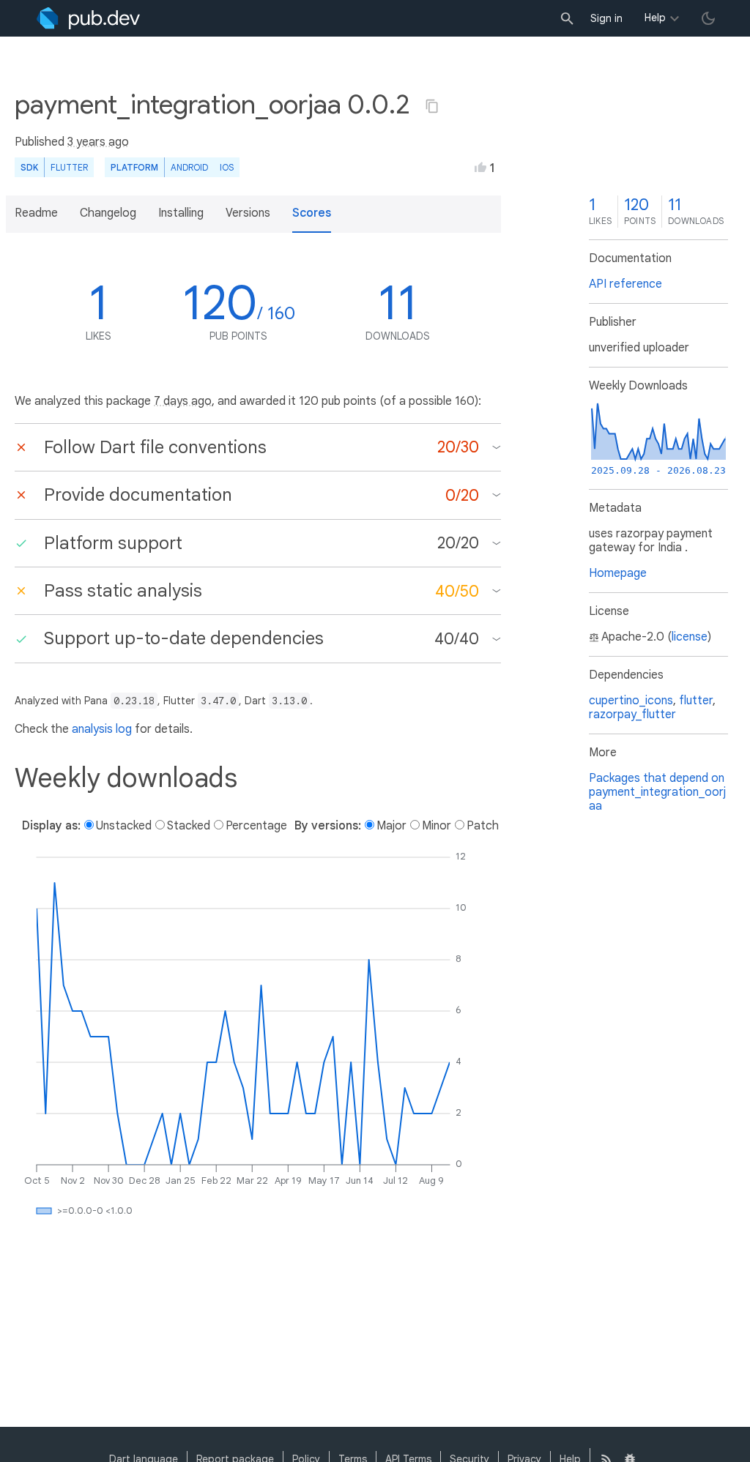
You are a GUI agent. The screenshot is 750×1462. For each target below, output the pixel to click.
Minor (436, 825)
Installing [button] (181, 213)
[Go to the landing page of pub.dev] (88, 18)
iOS (227, 167)
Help (655, 17)
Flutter (69, 167)
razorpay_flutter (632, 714)
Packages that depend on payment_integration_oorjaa (657, 792)
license (690, 637)
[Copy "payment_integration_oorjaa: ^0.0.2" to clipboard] (432, 106)
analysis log (102, 729)
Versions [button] (248, 213)
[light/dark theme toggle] (708, 18)
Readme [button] (36, 213)
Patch (483, 825)
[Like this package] (480, 167)
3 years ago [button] (98, 142)
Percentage (256, 825)
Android (189, 167)
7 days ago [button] (183, 401)
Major (391, 825)
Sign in (606, 18)
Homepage (618, 573)
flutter (696, 700)
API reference (625, 284)
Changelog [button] (108, 213)
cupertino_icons (631, 700)
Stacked (188, 825)
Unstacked (124, 825)
